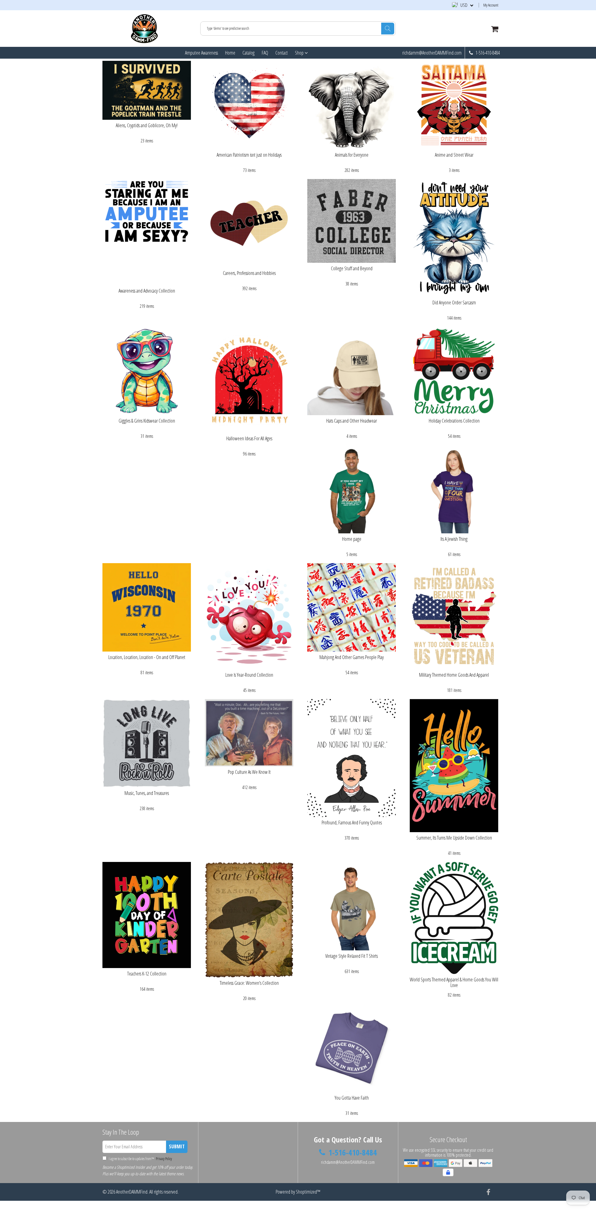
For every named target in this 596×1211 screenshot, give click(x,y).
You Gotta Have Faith (352, 1097)
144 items (454, 318)
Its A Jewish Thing (453, 539)
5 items (351, 554)
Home (230, 52)
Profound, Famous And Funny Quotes (352, 822)
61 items (454, 554)
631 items (352, 971)
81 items (147, 672)
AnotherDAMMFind (131, 1191)
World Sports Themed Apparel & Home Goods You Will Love (454, 982)
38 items (351, 284)
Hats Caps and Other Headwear (351, 420)
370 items (352, 838)
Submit (177, 1146)
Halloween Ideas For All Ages (249, 438)
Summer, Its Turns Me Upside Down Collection (454, 837)
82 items (454, 995)
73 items (249, 170)
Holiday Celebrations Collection (454, 420)
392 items (249, 288)
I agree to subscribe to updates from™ (140, 1158)
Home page (351, 539)
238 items (147, 808)
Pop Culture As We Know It (249, 772)
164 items (147, 989)
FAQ (265, 52)
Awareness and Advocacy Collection (147, 290)
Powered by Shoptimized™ (298, 1191)
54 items (454, 436)
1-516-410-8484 (487, 53)
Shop (300, 52)
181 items (454, 690)
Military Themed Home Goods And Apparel (454, 674)
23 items (147, 141)
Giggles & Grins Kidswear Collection (147, 420)
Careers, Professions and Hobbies (249, 273)
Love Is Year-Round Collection (249, 674)
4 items (351, 436)
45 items (249, 690)
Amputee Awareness (201, 52)
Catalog (248, 52)
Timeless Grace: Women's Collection (249, 983)
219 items (147, 306)
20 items (249, 998)
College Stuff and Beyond (351, 268)
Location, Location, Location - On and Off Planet (146, 657)
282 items (352, 170)
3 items (454, 170)
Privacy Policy (163, 1158)
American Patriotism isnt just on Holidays (249, 154)
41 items (454, 853)
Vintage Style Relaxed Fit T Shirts (351, 956)
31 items (147, 436)
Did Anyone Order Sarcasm (454, 302)
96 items (249, 454)
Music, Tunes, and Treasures (146, 793)
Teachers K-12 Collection (146, 973)
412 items (249, 787)
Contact (281, 52)
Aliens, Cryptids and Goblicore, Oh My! (147, 125)
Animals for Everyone (351, 154)
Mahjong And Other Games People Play (351, 657)
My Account (490, 5)
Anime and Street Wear (454, 154)
